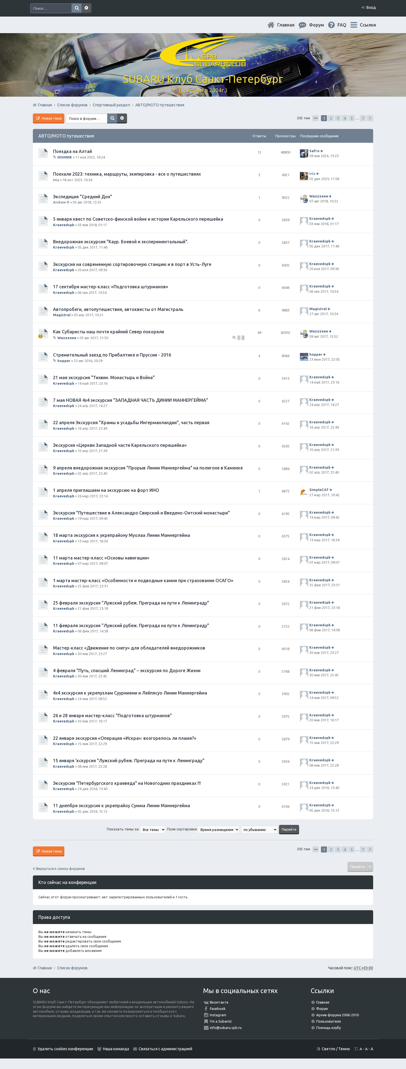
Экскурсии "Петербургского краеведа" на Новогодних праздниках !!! (127, 783)
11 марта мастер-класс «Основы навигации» (101, 557)
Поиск (76, 8)
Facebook (218, 1008)
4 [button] (345, 118)
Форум (322, 1008)
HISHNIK (64, 157)
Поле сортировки (182, 829)
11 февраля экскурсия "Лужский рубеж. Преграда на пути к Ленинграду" (131, 625)
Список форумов (72, 968)
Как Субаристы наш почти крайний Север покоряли (108, 331)
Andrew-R (61, 202)
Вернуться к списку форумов (60, 868)
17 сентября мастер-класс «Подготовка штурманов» (110, 286)
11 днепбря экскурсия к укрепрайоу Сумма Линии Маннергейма (121, 805)
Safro (314, 151)
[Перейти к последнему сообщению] (322, 151)
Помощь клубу (328, 1028)
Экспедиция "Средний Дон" (82, 196)
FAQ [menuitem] (346, 24)
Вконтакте (219, 1002)
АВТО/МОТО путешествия (66, 135)
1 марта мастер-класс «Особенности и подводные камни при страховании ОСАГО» (143, 580)
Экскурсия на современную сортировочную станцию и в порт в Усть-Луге (132, 264)
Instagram (218, 1015)
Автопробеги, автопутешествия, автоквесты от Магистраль (118, 309)
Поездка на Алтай (72, 151)
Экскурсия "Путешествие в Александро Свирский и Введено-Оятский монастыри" (141, 512)
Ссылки (368, 24)
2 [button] (331, 118)
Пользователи (328, 1021)
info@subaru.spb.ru (226, 1028)
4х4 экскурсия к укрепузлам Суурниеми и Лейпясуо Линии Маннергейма (130, 692)
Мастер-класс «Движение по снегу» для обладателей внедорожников (129, 647)
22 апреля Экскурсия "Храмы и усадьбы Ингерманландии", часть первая (131, 422)
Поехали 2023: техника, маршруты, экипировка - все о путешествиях (127, 173)
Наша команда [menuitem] (116, 1049)
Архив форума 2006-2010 (337, 1015)
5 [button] (352, 118)
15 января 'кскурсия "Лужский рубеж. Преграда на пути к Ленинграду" (128, 760)
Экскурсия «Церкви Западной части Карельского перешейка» (120, 445)
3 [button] (338, 118)
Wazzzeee (318, 196)
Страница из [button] (315, 118)
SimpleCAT (319, 490)
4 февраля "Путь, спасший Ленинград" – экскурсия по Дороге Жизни (127, 670)
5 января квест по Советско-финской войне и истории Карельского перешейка (138, 219)
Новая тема (51, 118)
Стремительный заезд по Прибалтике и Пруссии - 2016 (112, 354)
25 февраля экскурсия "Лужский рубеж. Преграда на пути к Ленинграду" (131, 602)
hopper (63, 361)
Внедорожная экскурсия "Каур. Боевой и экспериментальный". (120, 241)
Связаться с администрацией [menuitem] (165, 1049)
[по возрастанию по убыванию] (259, 829)
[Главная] (203, 63)
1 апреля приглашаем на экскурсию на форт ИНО (106, 490)
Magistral (61, 315)
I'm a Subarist (221, 1021)
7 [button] (363, 118)
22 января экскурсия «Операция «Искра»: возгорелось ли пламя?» (124, 738)
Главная (290, 24)
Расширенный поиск (86, 8)
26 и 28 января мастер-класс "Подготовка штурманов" (112, 715)
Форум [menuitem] (320, 24)
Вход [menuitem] (371, 7)
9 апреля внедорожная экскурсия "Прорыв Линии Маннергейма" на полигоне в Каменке (148, 467)
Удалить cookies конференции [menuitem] (65, 1049)
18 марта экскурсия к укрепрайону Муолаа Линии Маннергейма (121, 535)
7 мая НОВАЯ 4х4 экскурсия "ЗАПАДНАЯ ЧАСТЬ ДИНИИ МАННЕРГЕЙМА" (130, 400)
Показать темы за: (123, 829)
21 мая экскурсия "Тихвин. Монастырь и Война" (104, 377)
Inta (56, 180)
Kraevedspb (63, 225)
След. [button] (370, 118)
